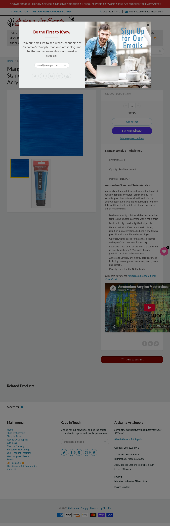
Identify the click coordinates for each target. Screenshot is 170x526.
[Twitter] (35, 76)
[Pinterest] (51, 76)
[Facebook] (43, 76)
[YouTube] (67, 76)
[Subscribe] (65, 65)
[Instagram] (59, 76)
